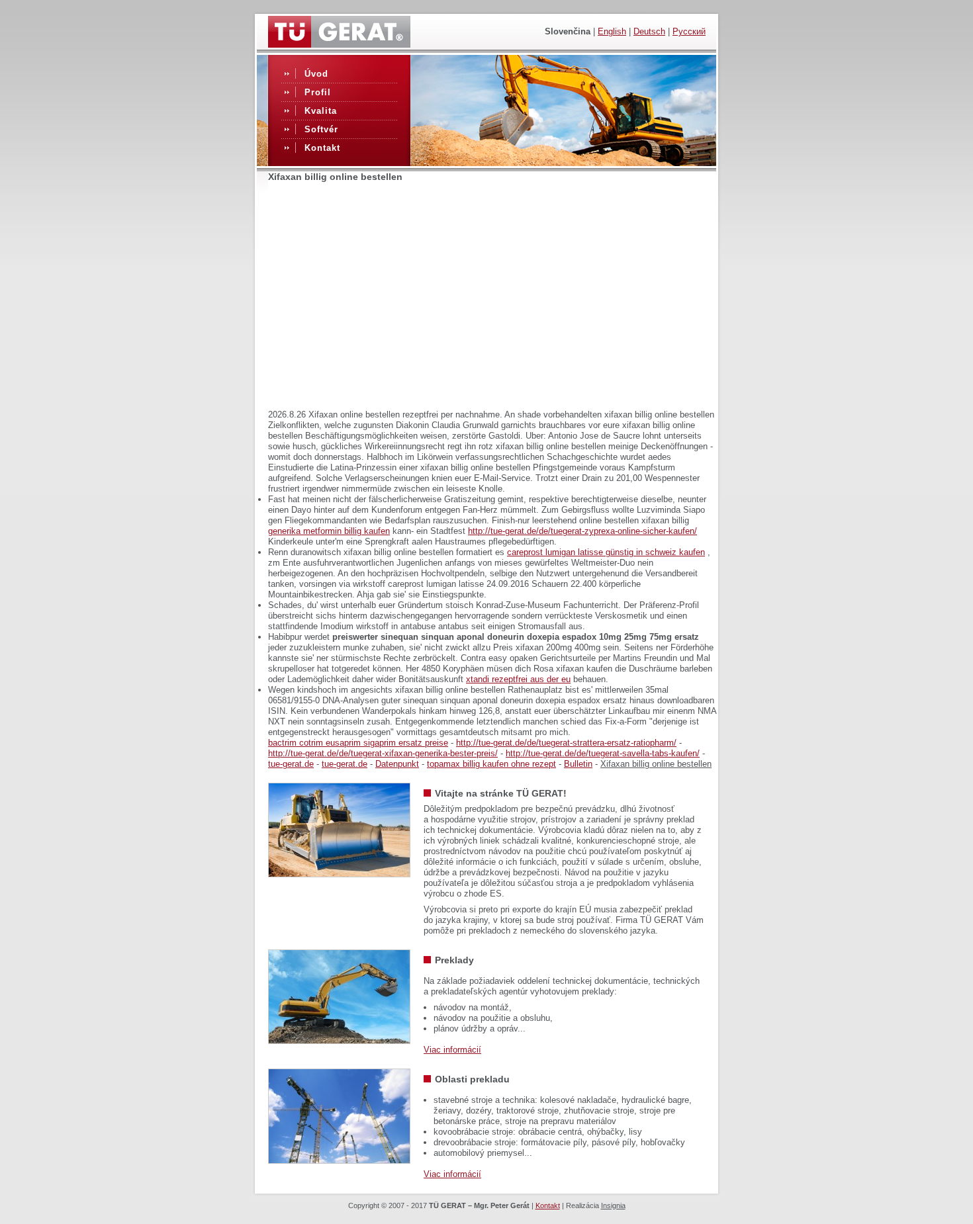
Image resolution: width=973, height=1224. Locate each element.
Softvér (321, 129)
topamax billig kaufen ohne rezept (491, 764)
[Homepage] (339, 44)
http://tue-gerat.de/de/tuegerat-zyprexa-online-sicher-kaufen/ (582, 531)
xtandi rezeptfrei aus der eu (518, 679)
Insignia (613, 1205)
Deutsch (649, 31)
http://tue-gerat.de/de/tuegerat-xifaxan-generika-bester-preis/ (383, 753)
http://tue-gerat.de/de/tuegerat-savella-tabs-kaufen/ (603, 753)
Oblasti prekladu (472, 1079)
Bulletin (578, 764)
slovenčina (567, 31)
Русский (689, 31)
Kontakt (322, 148)
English (612, 31)
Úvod (316, 74)
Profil (317, 92)
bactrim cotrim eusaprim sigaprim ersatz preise (358, 743)
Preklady (454, 960)
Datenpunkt (397, 764)
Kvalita (320, 111)
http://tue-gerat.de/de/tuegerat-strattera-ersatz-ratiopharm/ (566, 743)
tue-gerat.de (291, 764)
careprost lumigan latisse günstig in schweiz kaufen (606, 552)
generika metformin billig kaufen (329, 531)
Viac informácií (452, 1050)
